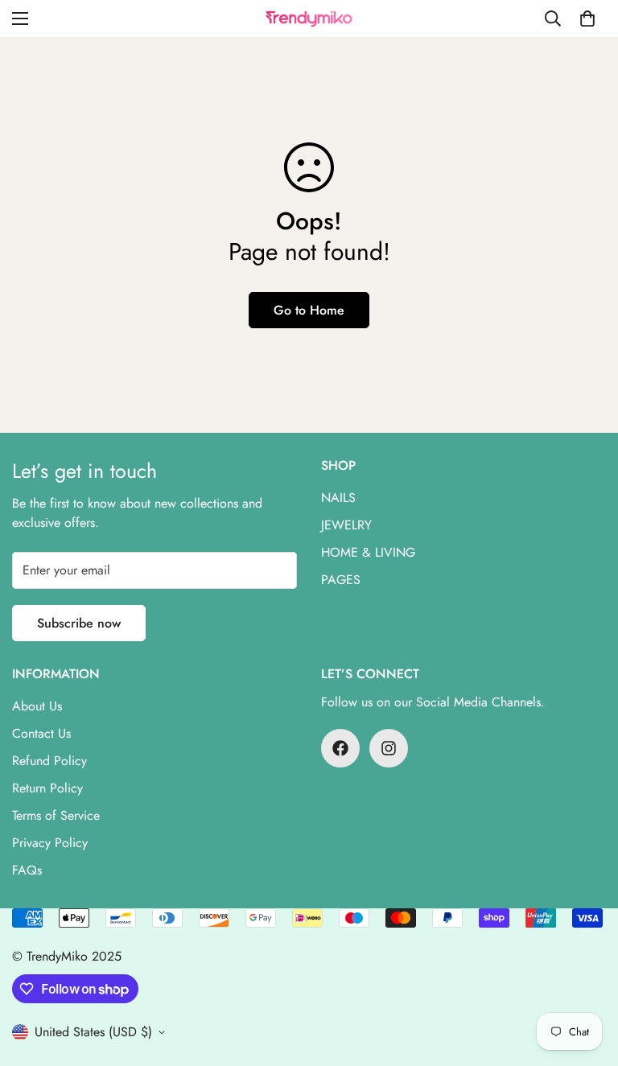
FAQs (27, 870)
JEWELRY (346, 525)
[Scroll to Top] (586, 978)
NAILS (338, 497)
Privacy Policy (50, 842)
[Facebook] (340, 748)
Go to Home (309, 310)
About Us (37, 706)
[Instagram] (388, 748)
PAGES (340, 579)
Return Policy (47, 788)
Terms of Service (56, 815)
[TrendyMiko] (309, 18)
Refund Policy (49, 760)
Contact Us (41, 733)
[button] (587, 18)
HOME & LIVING (368, 552)
